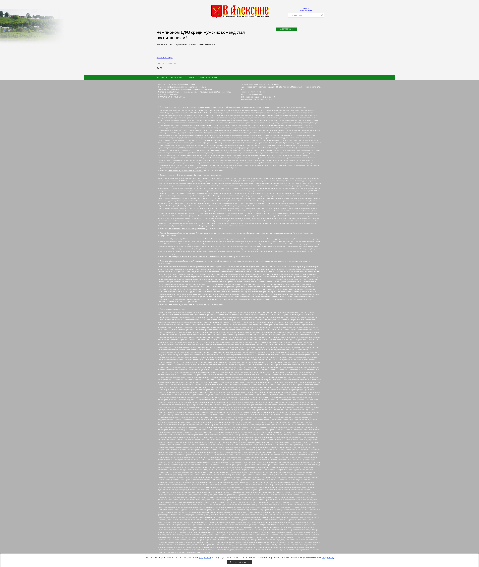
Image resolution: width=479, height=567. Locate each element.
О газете (162, 77)
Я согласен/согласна (239, 562)
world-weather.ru (306, 11)
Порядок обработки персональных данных (176, 84)
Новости (176, 77)
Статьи (190, 77)
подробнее (205, 557)
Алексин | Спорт (165, 57)
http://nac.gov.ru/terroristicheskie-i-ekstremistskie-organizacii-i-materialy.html (200, 257)
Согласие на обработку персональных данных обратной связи (185, 89)
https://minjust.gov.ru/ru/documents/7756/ (185, 171)
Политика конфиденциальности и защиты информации (182, 87)
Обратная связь (208, 77)
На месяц (306, 8)
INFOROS (263, 99)
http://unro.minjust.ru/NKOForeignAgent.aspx (187, 229)
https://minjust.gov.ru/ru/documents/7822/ (185, 305)
